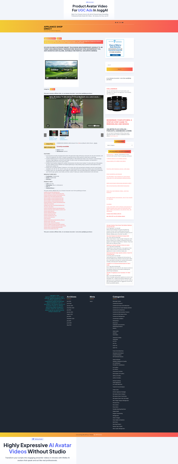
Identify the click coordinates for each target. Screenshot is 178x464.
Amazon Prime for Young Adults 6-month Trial (54, 209)
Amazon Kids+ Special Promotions (52, 222)
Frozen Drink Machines (118, 351)
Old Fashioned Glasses (118, 356)
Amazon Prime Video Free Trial (51, 228)
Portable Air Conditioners (119, 365)
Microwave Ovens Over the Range (120, 398)
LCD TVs (59, 38)
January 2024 (70, 312)
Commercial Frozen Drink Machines (121, 305)
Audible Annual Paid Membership (52, 192)
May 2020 (69, 325)
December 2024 (70, 307)
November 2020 (70, 318)
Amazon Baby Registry (49, 211)
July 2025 (69, 301)
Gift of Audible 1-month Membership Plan (53, 201)
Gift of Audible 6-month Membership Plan (53, 199)
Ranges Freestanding (118, 413)
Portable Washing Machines (119, 409)
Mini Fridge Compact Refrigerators (121, 400)
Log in (91, 301)
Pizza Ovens (115, 407)
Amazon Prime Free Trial (49, 214)
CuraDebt (109, 204)
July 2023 (69, 316)
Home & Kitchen (116, 359)
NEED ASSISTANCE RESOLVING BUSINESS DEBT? (119, 183)
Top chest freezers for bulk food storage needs (118, 236)
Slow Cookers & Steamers (119, 420)
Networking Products (118, 326)
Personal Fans (116, 402)
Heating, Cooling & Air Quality (120, 361)
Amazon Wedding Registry (50, 212)
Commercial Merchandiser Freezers (121, 312)
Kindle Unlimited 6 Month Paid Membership (54, 208)
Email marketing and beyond (114, 174)
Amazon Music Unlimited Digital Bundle (53, 227)
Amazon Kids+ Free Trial (49, 221)
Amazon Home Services (49, 217)
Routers (114, 328)
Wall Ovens (115, 422)
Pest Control (115, 404)
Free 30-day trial (114, 136)
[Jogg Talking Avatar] (38, 450)
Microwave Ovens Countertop (120, 396)
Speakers (115, 333)
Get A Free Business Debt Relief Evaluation (118, 185)
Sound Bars (115, 334)
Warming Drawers (117, 424)
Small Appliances (117, 382)
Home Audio (115, 331)
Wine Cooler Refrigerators (119, 428)
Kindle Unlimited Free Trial (50, 215)
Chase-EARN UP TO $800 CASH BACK (116, 161)
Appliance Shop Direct (53, 28)
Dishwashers (116, 320)
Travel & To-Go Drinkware (119, 387)
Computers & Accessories (119, 324)
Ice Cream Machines (117, 384)
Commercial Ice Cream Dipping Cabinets (122, 307)
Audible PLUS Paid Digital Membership (53, 196)
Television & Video (117, 337)
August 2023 (70, 314)
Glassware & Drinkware (118, 353)
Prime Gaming (47, 218)
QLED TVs (115, 347)
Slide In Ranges (116, 417)
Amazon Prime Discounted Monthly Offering (54, 220)
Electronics (115, 323)
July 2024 (69, 310)
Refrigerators (116, 415)
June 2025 (69, 303)
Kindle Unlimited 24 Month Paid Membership (54, 195)
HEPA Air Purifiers (117, 375)
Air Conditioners (116, 363)
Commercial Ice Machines (119, 310)
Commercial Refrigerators (119, 316)
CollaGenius (112, 89)
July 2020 (69, 320)
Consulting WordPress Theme (84, 434)
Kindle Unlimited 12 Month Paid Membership (54, 202)
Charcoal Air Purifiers (118, 371)
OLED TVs (115, 345)
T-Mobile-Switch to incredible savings (117, 158)
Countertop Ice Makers (118, 318)
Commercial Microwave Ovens (120, 314)
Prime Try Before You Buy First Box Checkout (54, 224)
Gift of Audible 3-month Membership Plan (53, 198)
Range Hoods (116, 411)
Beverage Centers (117, 301)
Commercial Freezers (118, 303)
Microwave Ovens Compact (119, 394)
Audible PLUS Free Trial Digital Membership (54, 205)
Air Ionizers (115, 369)
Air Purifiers (115, 367)
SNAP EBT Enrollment (49, 203)
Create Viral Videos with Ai (114, 213)
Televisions (115, 339)
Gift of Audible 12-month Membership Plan (54, 193)
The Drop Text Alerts (48, 206)
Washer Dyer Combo (117, 426)
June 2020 (69, 323)
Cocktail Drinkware (117, 355)
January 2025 (70, 305)
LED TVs (114, 343)
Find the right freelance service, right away (118, 169)
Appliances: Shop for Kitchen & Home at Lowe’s (118, 245)
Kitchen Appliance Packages (119, 392)
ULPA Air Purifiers (117, 378)
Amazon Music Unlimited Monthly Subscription (55, 225)
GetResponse (110, 154)
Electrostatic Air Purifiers (118, 373)
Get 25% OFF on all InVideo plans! (116, 216)
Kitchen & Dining (117, 380)
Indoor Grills (116, 389)
